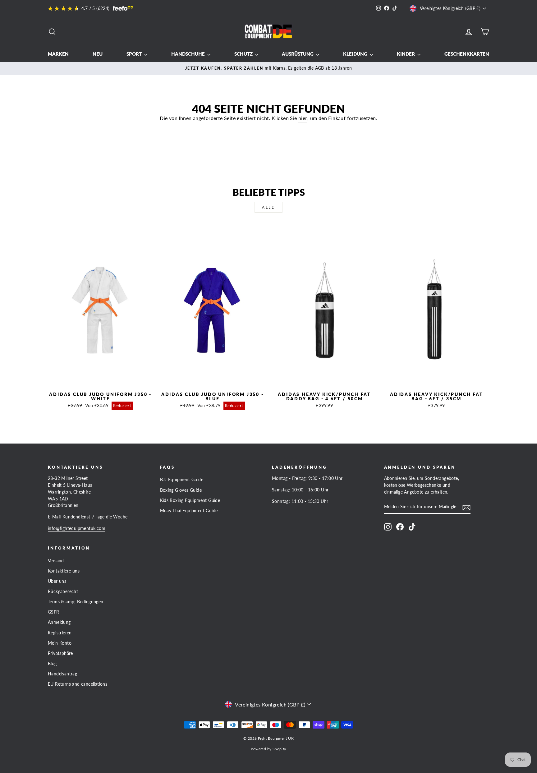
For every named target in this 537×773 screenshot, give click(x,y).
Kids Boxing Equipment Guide (190, 500)
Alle (268, 207)
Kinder (406, 54)
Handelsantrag (62, 673)
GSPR (53, 612)
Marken (58, 54)
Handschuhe (188, 54)
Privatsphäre (60, 653)
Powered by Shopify (268, 749)
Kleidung (355, 54)
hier (302, 118)
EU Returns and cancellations (77, 684)
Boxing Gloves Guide (181, 490)
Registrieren (60, 632)
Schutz (244, 54)
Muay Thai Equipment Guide (189, 510)
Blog (52, 663)
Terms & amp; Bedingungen (75, 601)
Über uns (57, 581)
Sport (134, 54)
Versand (56, 560)
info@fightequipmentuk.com (76, 528)
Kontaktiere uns (64, 570)
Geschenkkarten (466, 54)
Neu (98, 54)
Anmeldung (59, 622)
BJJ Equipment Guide (182, 479)
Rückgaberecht (63, 591)
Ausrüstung (298, 54)
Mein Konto (59, 643)
